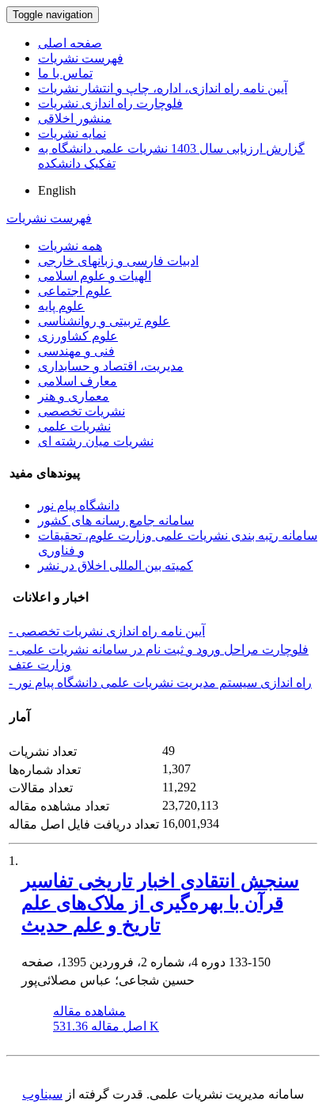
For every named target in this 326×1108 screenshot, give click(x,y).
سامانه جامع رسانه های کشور (116, 520)
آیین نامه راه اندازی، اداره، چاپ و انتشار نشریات (162, 88)
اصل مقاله (106, 1026)
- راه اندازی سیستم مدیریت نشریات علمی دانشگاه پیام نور (160, 682)
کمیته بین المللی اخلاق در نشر (115, 565)
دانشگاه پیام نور (78, 505)
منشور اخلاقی (75, 118)
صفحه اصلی (70, 43)
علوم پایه (61, 306)
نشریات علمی (74, 426)
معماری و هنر (73, 396)
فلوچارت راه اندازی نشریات (110, 103)
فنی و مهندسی (76, 351)
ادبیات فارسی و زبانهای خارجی (118, 261)
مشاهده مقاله (89, 1011)
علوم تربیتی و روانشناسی (104, 321)
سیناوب (42, 1094)
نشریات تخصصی (81, 411)
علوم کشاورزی (78, 336)
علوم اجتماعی (75, 291)
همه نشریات (70, 245)
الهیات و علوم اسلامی (94, 276)
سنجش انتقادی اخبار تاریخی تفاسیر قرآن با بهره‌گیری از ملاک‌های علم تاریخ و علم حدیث (160, 903)
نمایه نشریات (72, 133)
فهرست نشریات (80, 58)
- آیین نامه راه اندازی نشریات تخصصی (107, 631)
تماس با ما (65, 73)
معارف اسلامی (77, 381)
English (57, 190)
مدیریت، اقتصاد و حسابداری (111, 366)
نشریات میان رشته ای (96, 441)
